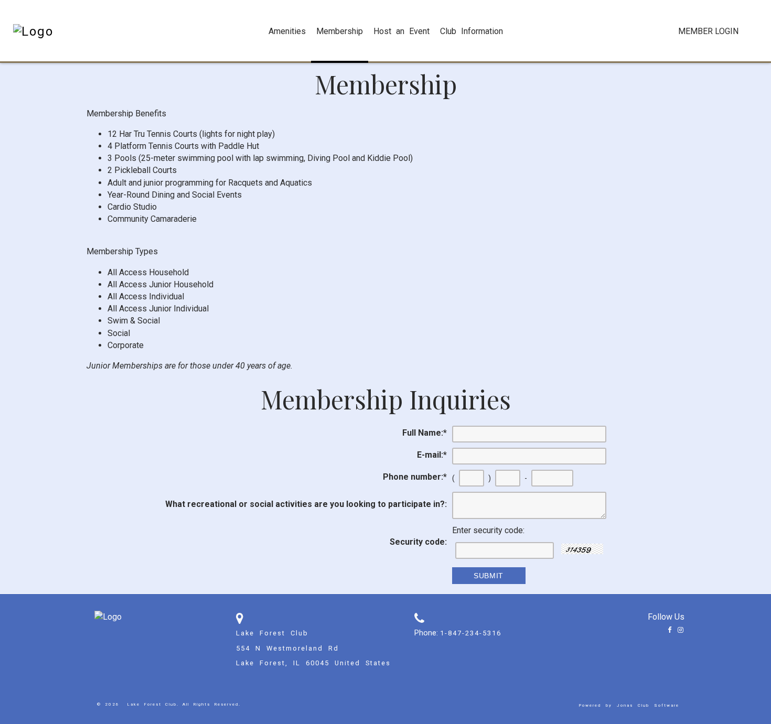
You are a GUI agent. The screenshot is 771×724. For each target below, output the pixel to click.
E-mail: (432, 455)
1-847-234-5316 (470, 633)
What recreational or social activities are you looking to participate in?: (306, 504)
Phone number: (415, 477)
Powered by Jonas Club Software (629, 705)
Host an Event (401, 31)
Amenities (287, 31)
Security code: (418, 542)
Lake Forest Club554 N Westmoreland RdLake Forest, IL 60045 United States (313, 648)
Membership (339, 31)
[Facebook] (667, 630)
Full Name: (424, 433)
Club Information (471, 31)
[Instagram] (678, 630)
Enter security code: (488, 530)
